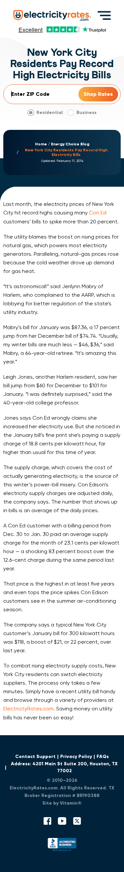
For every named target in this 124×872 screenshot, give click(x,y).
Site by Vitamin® (62, 803)
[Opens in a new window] (62, 846)
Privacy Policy (76, 756)
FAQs (103, 756)
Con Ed (97, 212)
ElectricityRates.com (28, 708)
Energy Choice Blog (70, 144)
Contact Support (35, 756)
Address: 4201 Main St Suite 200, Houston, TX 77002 (64, 767)
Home (41, 144)
